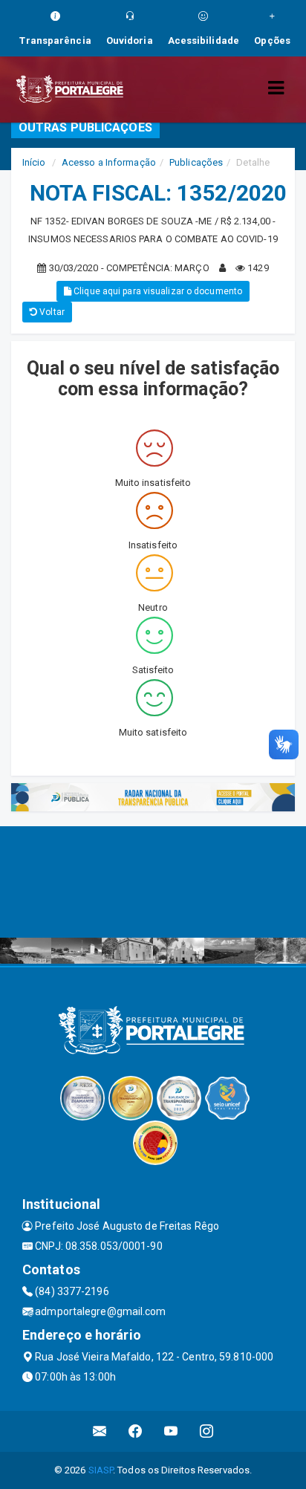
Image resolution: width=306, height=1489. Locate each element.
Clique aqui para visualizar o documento (156, 291)
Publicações (196, 162)
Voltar (51, 312)
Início (34, 162)
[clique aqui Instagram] (207, 1431)
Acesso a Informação (109, 162)
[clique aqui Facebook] (136, 1431)
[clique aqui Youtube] (171, 1431)
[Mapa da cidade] (153, 882)
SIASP (101, 1470)
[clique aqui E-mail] (100, 1431)
